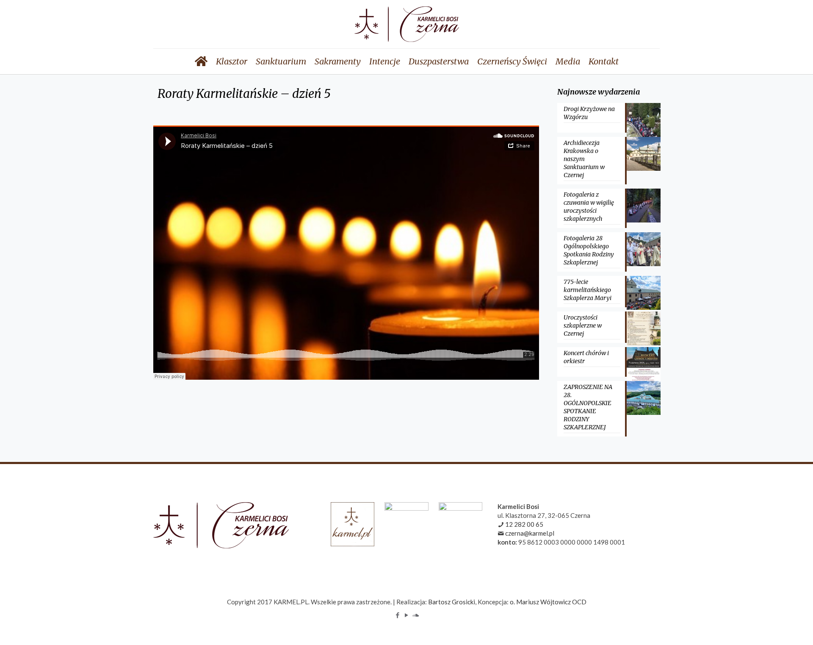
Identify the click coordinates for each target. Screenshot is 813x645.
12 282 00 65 (524, 524)
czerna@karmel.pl (529, 533)
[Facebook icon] (398, 615)
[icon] (415, 615)
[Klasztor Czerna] (406, 24)
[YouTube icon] (407, 615)
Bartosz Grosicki (451, 602)
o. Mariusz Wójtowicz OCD (548, 602)
